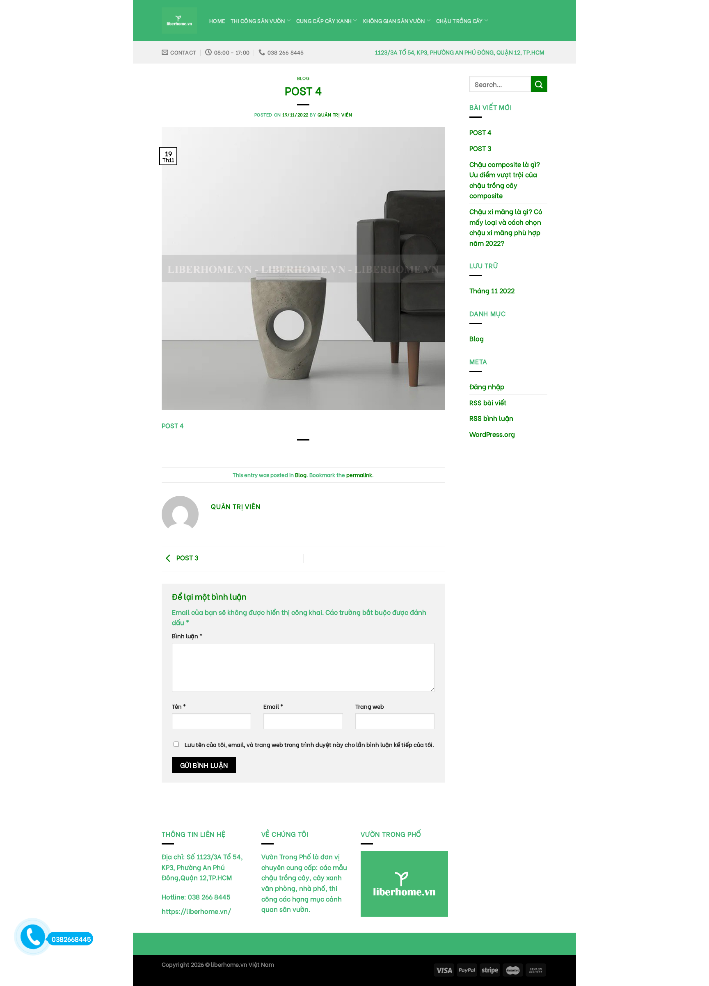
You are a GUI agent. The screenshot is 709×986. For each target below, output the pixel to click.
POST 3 (186, 557)
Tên (179, 706)
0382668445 (71, 938)
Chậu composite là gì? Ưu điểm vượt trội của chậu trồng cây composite (504, 179)
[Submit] (539, 84)
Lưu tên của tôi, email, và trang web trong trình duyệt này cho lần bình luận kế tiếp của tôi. (309, 744)
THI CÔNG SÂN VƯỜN (258, 20)
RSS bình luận (491, 417)
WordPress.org (492, 433)
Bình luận (187, 635)
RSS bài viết (487, 402)
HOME (217, 20)
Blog (303, 78)
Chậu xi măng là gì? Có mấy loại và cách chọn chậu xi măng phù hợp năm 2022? (505, 226)
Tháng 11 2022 (492, 290)
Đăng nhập (486, 386)
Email (273, 706)
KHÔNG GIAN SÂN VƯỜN (394, 20)
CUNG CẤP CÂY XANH (324, 20)
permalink (359, 474)
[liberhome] (179, 20)
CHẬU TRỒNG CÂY (459, 20)
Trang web (369, 706)
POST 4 (480, 132)
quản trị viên (335, 114)
